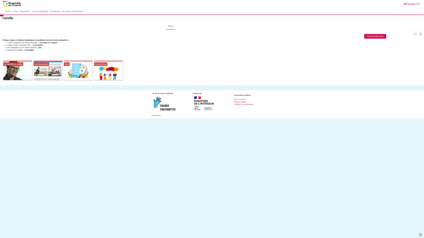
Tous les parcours (375, 36)
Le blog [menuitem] (15, 11)
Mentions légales (240, 102)
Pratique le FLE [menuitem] (24, 11)
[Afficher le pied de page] (420, 235)
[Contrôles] (415, 33)
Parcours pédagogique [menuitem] (40, 11)
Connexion (156, 115)
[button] (411, 4)
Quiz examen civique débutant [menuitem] (72, 11)
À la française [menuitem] (55, 11)
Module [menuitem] (170, 26)
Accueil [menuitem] (8, 11)
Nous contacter (239, 99)
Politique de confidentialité (243, 104)
